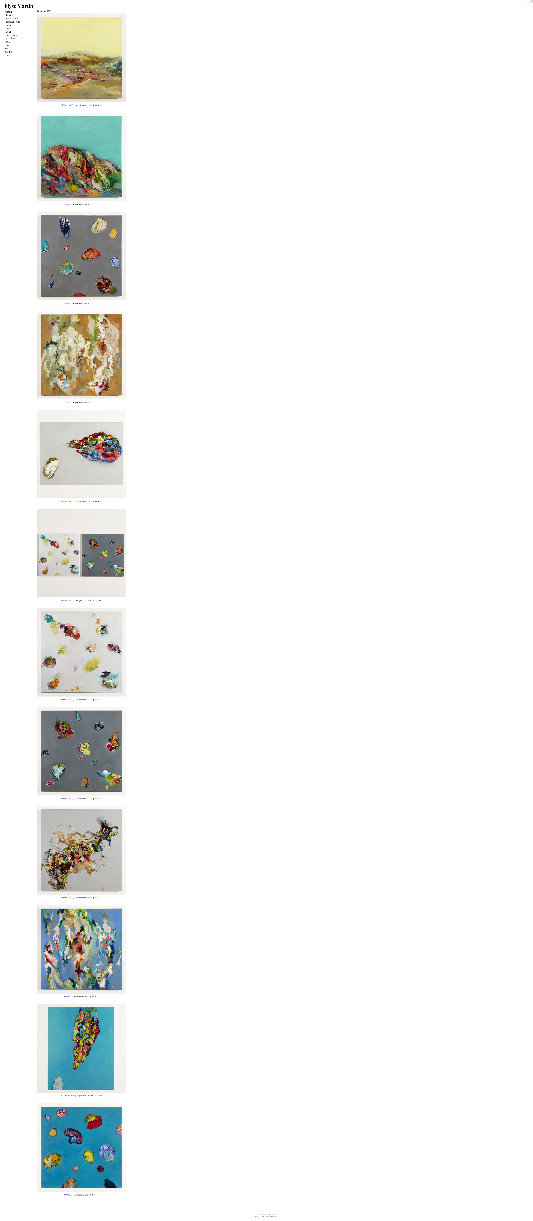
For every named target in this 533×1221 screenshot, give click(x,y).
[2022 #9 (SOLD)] (81, 850)
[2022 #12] (81, 1147)
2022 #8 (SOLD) (67, 799)
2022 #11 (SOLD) (67, 1096)
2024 (8, 25)
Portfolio (9, 11)
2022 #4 (67, 402)
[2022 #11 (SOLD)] (81, 1048)
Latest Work (12, 18)
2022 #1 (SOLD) (67, 105)
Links (7, 45)
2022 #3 (67, 303)
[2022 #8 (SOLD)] (81, 751)
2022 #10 (67, 997)
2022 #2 (67, 204)
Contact (8, 55)
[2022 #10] (81, 949)
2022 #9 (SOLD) (67, 898)
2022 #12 (67, 1195)
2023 (8, 28)
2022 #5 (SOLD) (67, 501)
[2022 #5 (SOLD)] (81, 454)
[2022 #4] (81, 355)
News (7, 41)
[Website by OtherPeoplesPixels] (527, 5)
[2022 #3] (81, 256)
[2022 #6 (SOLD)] (81, 553)
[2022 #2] (81, 157)
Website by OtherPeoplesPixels (267, 1216)
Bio (6, 48)
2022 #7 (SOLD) (67, 700)
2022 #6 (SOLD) (67, 600)
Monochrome (13, 21)
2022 (8, 31)
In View (9, 15)
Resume (8, 51)
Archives (10, 38)
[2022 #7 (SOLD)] (81, 652)
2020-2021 (11, 35)
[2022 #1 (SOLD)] (81, 57)
